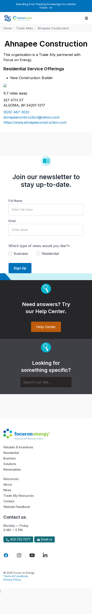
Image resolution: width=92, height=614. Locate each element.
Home (7, 28)
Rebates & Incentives (18, 447)
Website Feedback (16, 507)
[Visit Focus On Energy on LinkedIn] (45, 555)
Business (9, 458)
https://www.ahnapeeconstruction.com (35, 122)
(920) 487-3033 (16, 112)
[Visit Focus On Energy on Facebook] (6, 555)
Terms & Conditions (15, 576)
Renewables (12, 469)
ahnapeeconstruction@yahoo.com (31, 117)
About (7, 484)
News (7, 490)
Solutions (9, 464)
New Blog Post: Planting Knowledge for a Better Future (46, 6)
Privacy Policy (12, 579)
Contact (8, 501)
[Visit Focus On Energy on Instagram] (19, 555)
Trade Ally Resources (18, 495)
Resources (11, 479)
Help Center (46, 327)
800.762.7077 (20, 539)
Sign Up (20, 268)
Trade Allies (24, 28)
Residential (11, 453)
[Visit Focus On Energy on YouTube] (32, 555)
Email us (46, 539)
